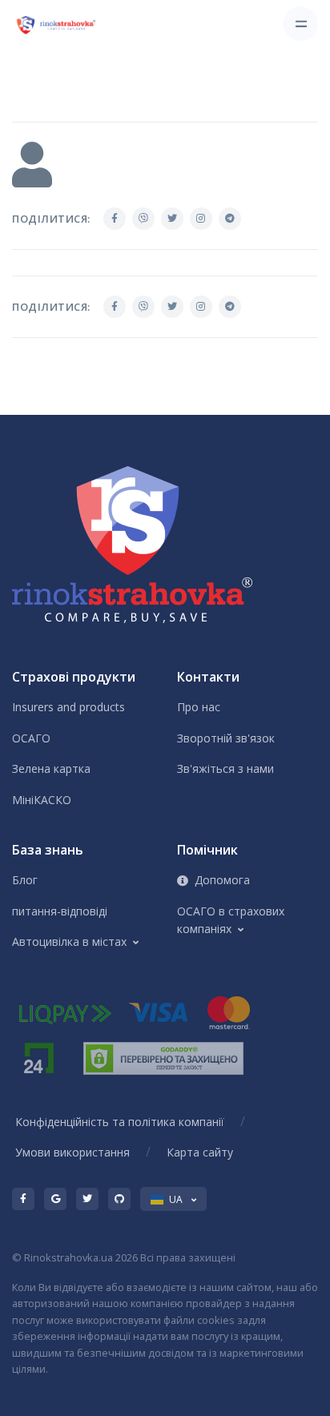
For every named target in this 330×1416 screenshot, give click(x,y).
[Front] (57, 24)
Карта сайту (200, 1152)
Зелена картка (51, 768)
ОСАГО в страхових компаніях (230, 919)
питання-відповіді (59, 911)
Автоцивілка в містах (69, 941)
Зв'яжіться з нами (225, 768)
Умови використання (72, 1152)
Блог (25, 879)
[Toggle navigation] (301, 23)
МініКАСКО (41, 799)
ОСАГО (31, 738)
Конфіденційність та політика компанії (119, 1121)
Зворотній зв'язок (226, 738)
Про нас (198, 706)
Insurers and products (68, 706)
